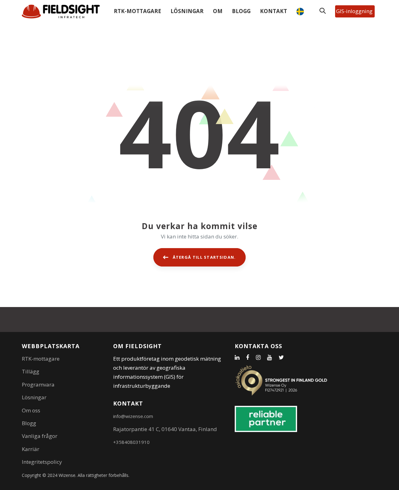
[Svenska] (302, 11)
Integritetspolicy (42, 461)
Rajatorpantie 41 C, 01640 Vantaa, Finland (165, 429)
